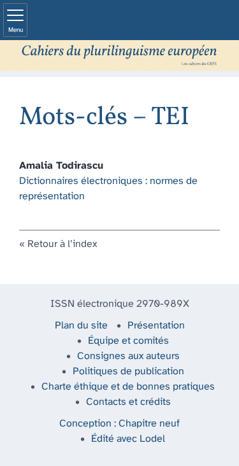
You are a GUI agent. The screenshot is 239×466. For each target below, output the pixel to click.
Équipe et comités (128, 340)
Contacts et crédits (128, 402)
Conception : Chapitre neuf (119, 423)
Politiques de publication (128, 371)
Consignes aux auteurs (128, 356)
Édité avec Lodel (128, 439)
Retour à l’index (62, 244)
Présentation (156, 325)
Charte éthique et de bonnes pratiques (128, 386)
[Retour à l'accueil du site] (119, 55)
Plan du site (81, 325)
